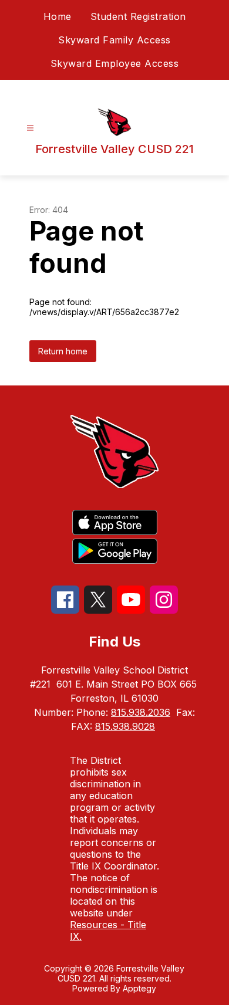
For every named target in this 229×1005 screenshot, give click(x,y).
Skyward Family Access (114, 40)
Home (57, 16)
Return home (62, 351)
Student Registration (138, 16)
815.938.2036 (140, 712)
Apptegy (139, 988)
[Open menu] (30, 128)
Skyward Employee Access (114, 63)
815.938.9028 (125, 726)
